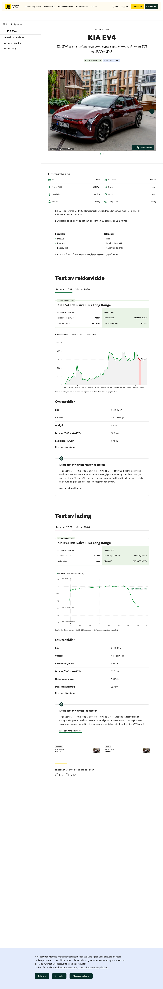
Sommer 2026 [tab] (63, 289)
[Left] (52, 111)
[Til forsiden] (8, 6)
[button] (75, 111)
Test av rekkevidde (12, 42)
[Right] (151, 111)
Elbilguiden (16, 24)
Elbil (5, 24)
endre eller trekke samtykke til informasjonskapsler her (81, 967)
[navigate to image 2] (104, 154)
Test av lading (9, 48)
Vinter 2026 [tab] (83, 289)
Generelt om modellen (13, 37)
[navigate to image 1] (101, 154)
